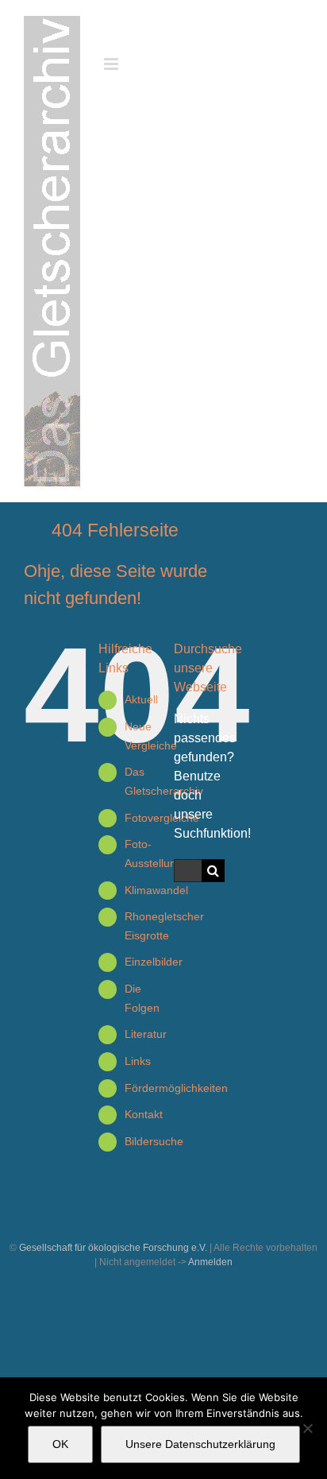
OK (60, 1444)
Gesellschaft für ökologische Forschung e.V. (113, 1247)
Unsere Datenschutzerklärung (200, 1444)
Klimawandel (156, 890)
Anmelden (210, 1262)
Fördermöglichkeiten (176, 1088)
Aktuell (141, 699)
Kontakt (144, 1114)
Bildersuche (154, 1141)
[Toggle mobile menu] (112, 64)
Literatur (146, 1034)
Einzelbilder (154, 961)
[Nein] (307, 1428)
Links (138, 1061)
